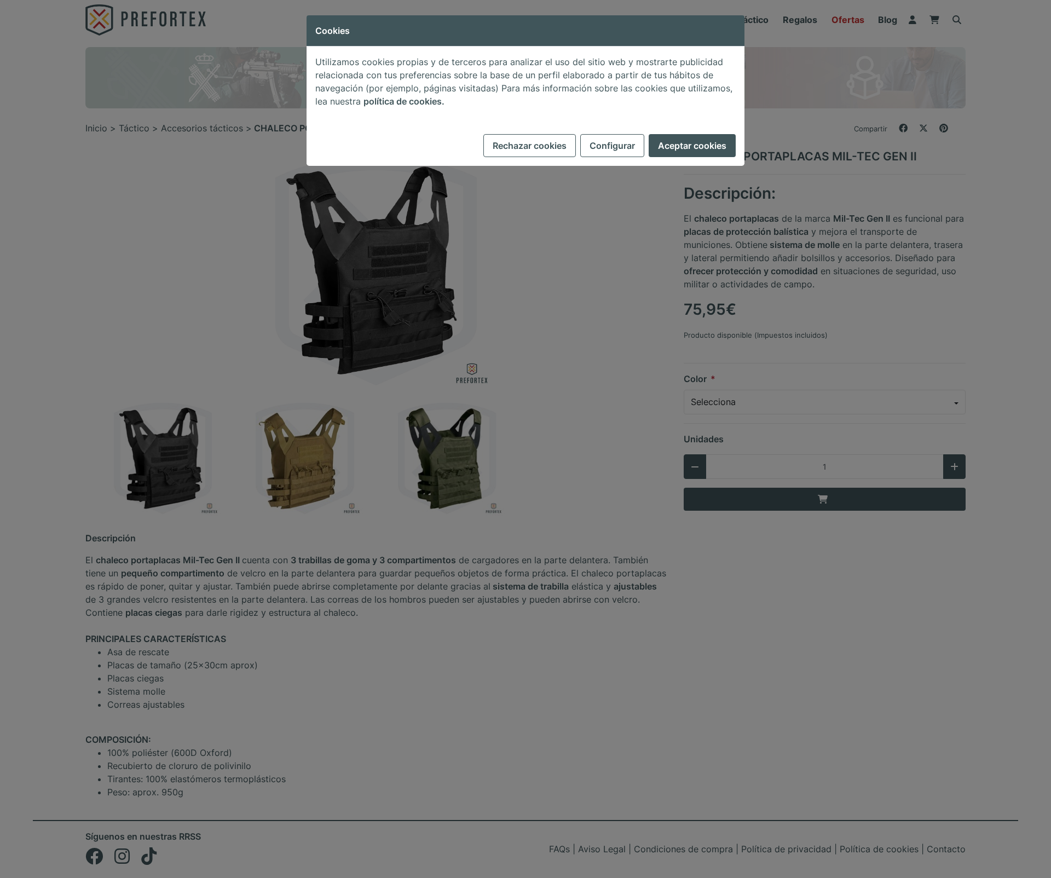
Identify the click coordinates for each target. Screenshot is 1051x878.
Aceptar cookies (692, 145)
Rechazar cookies (530, 145)
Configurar (612, 145)
